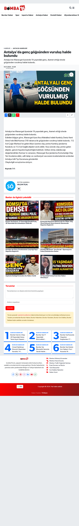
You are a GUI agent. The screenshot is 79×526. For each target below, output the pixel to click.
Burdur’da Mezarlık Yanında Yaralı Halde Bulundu (42, 349)
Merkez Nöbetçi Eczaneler (58, 358)
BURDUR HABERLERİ (16, 332)
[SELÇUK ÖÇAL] (10, 186)
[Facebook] (13, 374)
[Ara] (70, 8)
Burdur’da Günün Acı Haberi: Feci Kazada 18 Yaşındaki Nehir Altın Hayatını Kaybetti (66, 349)
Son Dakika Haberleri (56, 370)
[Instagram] (24, 374)
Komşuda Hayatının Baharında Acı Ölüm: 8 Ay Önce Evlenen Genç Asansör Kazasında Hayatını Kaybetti (56, 223)
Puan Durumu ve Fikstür (57, 365)
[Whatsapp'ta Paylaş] (14, 115)
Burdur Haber (7, 15)
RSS (20, 386)
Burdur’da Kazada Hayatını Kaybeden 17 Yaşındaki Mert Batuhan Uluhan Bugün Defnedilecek (67, 337)
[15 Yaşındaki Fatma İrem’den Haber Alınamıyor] (57, 265)
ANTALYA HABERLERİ (20, 48)
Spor (17, 15)
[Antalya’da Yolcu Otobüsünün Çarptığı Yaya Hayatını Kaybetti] (22, 238)
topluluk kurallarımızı (24, 315)
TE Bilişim (45, 393)
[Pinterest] (20, 374)
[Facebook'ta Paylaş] (6, 115)
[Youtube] (31, 374)
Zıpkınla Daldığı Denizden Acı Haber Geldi (21, 276)
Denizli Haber (56, 15)
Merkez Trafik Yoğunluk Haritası (59, 363)
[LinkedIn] (28, 374)
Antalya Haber (42, 15)
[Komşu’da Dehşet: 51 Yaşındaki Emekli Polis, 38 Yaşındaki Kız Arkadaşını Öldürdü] (22, 210)
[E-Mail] (19, 189)
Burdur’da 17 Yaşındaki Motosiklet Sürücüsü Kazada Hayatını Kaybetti (42, 337)
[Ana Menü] (73, 8)
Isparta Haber (27, 15)
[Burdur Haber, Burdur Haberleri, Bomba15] (15, 8)
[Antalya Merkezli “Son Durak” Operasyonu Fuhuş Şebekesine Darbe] (57, 238)
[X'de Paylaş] (10, 115)
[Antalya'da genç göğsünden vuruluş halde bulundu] (39, 91)
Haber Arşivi (53, 372)
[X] (17, 374)
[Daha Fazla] (17, 115)
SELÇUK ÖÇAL (22, 184)
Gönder (10, 308)
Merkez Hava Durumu (56, 361)
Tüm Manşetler (54, 367)
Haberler (7, 48)
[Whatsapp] (35, 374)
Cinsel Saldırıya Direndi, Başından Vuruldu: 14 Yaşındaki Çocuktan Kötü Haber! (19, 349)
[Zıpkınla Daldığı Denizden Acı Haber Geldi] (22, 265)
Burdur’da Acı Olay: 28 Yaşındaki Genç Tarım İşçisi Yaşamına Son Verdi (18, 337)
